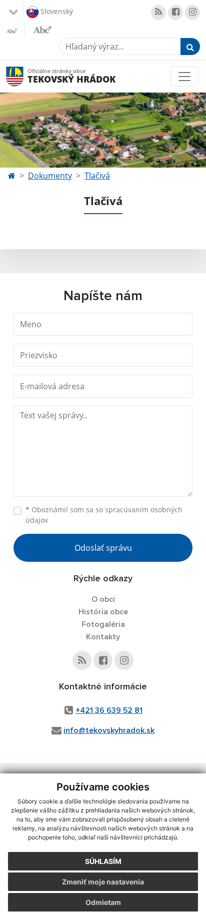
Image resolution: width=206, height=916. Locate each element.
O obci (103, 599)
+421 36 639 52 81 (109, 710)
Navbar (24, 76)
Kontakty (103, 637)
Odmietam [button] (103, 902)
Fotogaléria (103, 624)
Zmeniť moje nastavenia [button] (103, 881)
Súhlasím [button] (103, 861)
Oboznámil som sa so (104, 515)
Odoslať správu (103, 547)
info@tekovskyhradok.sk (109, 730)
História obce (103, 612)
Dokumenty (50, 175)
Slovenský (55, 11)
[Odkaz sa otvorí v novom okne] (158, 12)
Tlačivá (97, 175)
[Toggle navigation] (184, 77)
